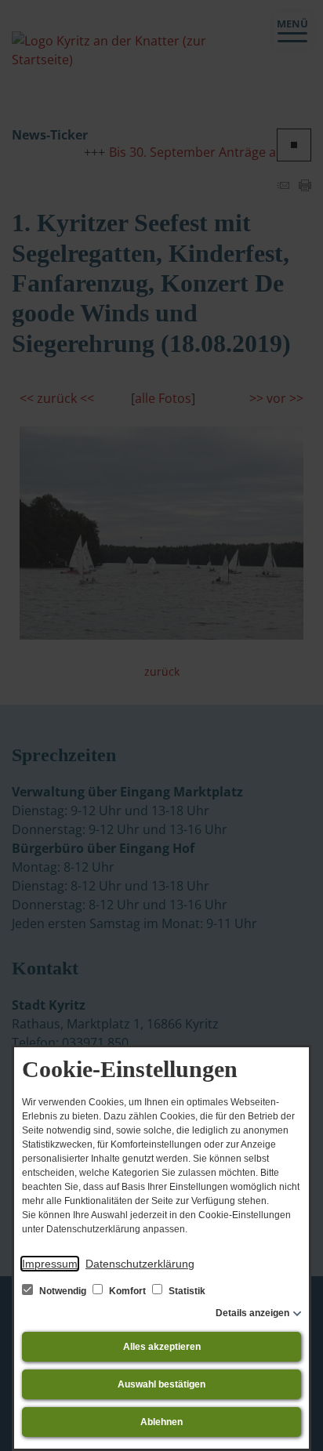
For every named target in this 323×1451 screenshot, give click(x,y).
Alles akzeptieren (162, 1346)
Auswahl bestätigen (161, 1384)
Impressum (50, 1263)
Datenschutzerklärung (139, 1263)
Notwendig (63, 1291)
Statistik (185, 1291)
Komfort (127, 1291)
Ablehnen (161, 1422)
